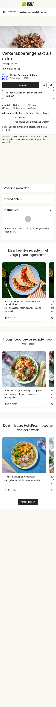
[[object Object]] (43, 85)
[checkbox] (3, 69)
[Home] (3, 12)
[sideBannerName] (28, 164)
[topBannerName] (28, 21)
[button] (28, 199)
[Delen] (51, 85)
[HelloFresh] (28, 4)
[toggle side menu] (4, 4)
